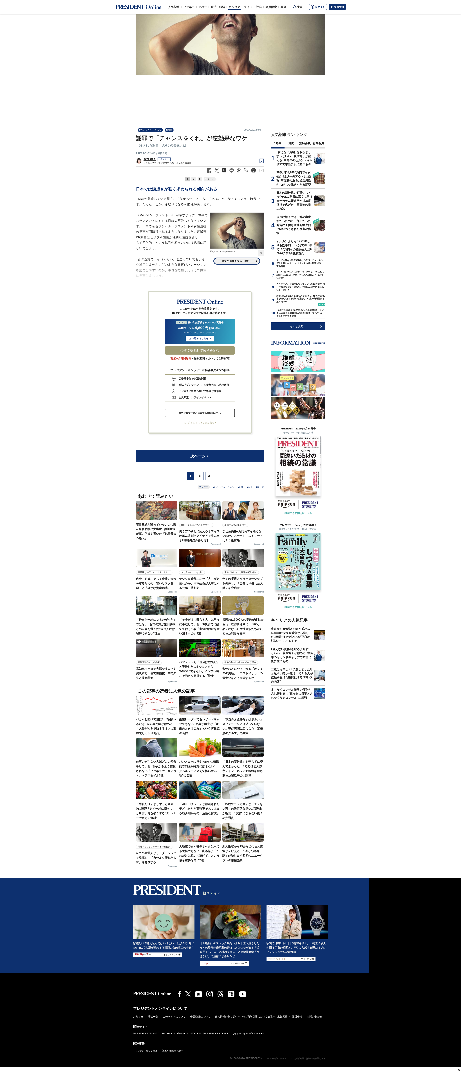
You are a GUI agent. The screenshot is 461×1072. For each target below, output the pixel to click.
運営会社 (297, 1016)
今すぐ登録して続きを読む (199, 350)
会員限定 (271, 6)
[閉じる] (459, 1070)
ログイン (320, 6)
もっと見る (296, 326)
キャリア (234, 6)
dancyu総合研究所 (171, 1050)
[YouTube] (242, 994)
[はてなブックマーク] (198, 994)
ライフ (248, 6)
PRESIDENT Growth (145, 1033)
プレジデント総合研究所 (145, 1051)
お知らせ (138, 1016)
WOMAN (167, 1033)
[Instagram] (209, 994)
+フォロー (164, 159)
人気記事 (174, 6)
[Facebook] (179, 994)
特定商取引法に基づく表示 (257, 1016)
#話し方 (260, 487)
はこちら (298, 513)
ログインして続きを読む (200, 422)
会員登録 (339, 6)
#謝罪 (169, 130)
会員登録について (200, 1016)
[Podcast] (231, 994)
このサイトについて (174, 1016)
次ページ (209, 179)
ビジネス (189, 6)
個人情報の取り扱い (226, 1016)
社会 (259, 6)
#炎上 (249, 487)
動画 (283, 6)
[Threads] (220, 994)
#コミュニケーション (150, 130)
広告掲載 (282, 1016)
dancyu (181, 1033)
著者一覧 (153, 1016)
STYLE (194, 1033)
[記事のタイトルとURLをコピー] (246, 170)
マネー (202, 6)
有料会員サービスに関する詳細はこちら (200, 412)
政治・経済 (218, 6)
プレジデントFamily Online (247, 1033)
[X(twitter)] (188, 994)
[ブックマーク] (261, 161)
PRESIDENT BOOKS (215, 1033)
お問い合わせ (314, 1016)
